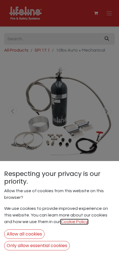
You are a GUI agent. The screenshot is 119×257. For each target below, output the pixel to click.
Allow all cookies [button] (24, 234)
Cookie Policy (74, 221)
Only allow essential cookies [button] (37, 245)
